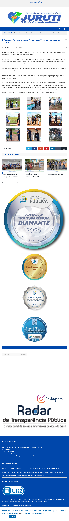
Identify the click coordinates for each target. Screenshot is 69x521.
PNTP (9, 505)
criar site (13, 499)
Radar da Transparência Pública (22, 505)
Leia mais (21, 513)
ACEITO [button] (13, 517)
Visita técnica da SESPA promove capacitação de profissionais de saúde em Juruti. (11, 175)
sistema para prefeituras (24, 499)
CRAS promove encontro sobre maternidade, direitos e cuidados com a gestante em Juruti (34, 4)
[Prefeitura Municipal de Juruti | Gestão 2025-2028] (34, 17)
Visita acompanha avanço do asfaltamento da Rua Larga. (56, 173)
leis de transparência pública (31, 501)
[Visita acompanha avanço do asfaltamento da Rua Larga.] (57, 165)
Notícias (64, 47)
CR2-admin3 (8, 47)
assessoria (44, 499)
